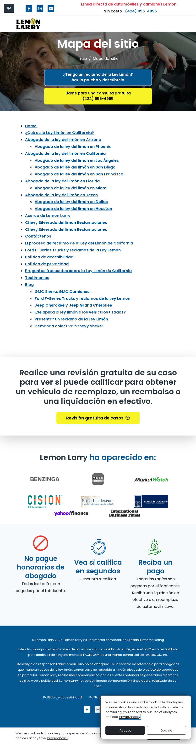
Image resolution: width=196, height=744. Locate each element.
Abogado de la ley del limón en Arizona (63, 139)
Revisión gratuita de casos (95, 418)
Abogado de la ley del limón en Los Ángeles (77, 160)
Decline (166, 730)
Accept (125, 730)
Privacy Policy (129, 717)
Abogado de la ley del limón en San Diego (75, 167)
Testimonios (37, 277)
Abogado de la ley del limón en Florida (62, 181)
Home (31, 126)
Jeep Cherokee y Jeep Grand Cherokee (73, 305)
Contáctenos (38, 236)
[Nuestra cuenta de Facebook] (29, 11)
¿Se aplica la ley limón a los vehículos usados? (80, 312)
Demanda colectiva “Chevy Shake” (69, 326)
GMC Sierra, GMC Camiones (62, 291)
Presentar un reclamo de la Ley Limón (71, 319)
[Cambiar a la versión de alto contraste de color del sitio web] (9, 8)
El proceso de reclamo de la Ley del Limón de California (79, 243)
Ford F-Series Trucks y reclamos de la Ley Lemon (73, 250)
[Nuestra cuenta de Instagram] (40, 11)
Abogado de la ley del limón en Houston (73, 208)
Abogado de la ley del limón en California (65, 153)
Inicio (82, 58)
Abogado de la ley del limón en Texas (61, 195)
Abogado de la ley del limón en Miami (71, 188)
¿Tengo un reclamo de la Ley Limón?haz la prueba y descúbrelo (98, 77)
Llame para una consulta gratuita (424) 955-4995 (98, 96)
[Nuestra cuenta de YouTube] (51, 11)
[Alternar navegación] (173, 24)
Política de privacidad (47, 264)
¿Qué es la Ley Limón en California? (59, 132)
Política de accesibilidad (49, 257)
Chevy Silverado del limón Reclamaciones (66, 222)
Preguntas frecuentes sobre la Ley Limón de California (78, 270)
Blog (29, 284)
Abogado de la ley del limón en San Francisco (79, 174)
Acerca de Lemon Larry (48, 215)
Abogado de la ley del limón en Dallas (71, 201)
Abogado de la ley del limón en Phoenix (73, 146)
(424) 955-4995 (141, 11)
